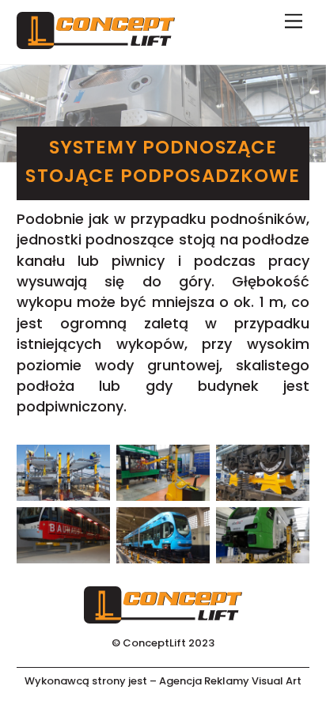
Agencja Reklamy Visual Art (230, 680)
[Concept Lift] (96, 42)
